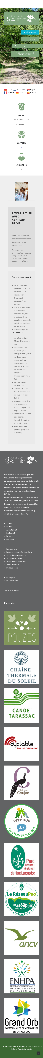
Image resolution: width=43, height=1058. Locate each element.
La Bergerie (10, 577)
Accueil (9, 523)
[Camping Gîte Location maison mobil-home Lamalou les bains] (5, 4)
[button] (37, 4)
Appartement (11, 530)
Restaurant (10, 533)
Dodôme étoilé (12, 568)
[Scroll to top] (38, 1053)
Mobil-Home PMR (13, 564)
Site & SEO (8, 590)
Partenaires (10, 539)
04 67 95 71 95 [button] (30, 39)
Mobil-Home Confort (14, 558)
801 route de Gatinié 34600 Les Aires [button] (26, 54)
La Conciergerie (12, 580)
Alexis (16, 590)
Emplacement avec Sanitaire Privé (19, 552)
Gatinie (9, 526)
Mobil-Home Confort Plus (16, 561)
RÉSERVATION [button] (31, 32)
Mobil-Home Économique (16, 555)
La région (9, 536)
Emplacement (11, 549)
